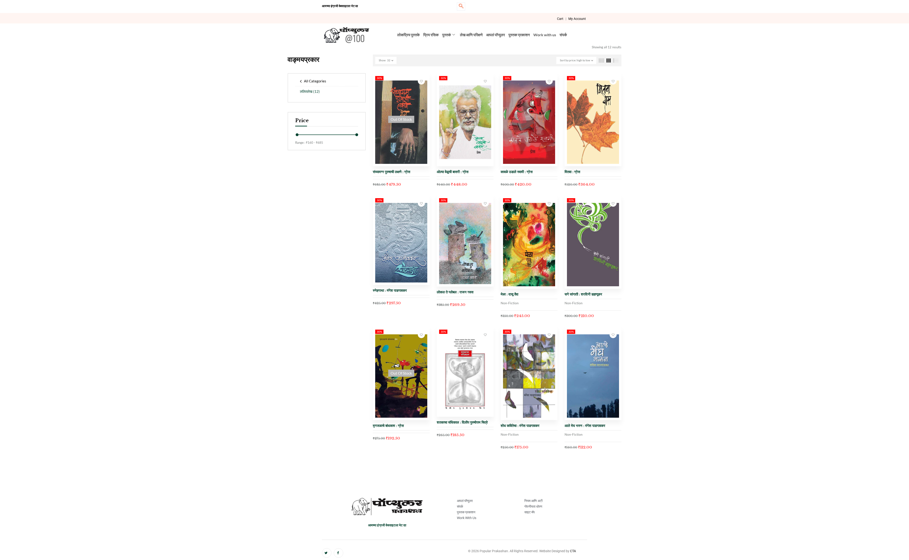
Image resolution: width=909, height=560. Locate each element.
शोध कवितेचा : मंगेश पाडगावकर (520, 425)
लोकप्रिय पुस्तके (408, 34)
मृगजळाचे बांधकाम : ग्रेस (388, 425)
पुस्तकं (446, 34)
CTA (573, 551)
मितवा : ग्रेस (572, 172)
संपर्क (563, 34)
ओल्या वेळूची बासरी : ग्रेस (452, 172)
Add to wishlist (421, 81)
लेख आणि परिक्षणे (471, 34)
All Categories (315, 81)
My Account (577, 19)
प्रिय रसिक (431, 34)
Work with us (544, 34)
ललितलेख (310, 91)
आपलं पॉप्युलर (495, 34)
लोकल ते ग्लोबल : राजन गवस (455, 292)
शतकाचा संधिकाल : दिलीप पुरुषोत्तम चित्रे (462, 422)
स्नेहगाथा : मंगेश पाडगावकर (390, 290)
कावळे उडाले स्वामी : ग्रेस (517, 172)
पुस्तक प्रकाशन (519, 34)
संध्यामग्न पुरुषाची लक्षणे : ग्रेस (391, 172)
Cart (560, 19)
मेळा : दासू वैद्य (509, 294)
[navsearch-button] (461, 6)
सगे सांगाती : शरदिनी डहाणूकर (583, 294)
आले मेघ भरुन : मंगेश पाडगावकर (585, 425)
